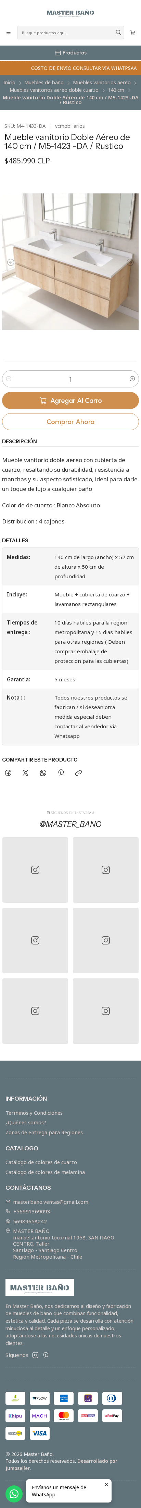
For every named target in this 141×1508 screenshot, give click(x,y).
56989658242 (30, 1221)
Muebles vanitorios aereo (102, 82)
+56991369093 (31, 1211)
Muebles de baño (44, 82)
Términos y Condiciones (34, 1112)
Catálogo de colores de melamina (45, 1172)
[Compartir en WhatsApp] (43, 773)
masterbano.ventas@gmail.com (50, 1201)
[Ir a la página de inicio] (70, 12)
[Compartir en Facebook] (8, 773)
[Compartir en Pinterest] (60, 773)
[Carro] (132, 33)
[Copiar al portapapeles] (78, 773)
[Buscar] (118, 32)
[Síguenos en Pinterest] (45, 1355)
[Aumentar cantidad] (132, 379)
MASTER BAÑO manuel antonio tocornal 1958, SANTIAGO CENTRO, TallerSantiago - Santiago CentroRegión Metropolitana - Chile (63, 1243)
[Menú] (8, 33)
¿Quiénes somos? (25, 1122)
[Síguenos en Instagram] (35, 1355)
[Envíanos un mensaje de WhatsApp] (14, 1494)
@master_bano (70, 824)
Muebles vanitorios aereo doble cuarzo (54, 90)
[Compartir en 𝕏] (26, 773)
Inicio (9, 82)
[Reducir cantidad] (8, 379)
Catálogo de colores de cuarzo (41, 1162)
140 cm (116, 90)
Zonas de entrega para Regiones (44, 1132)
